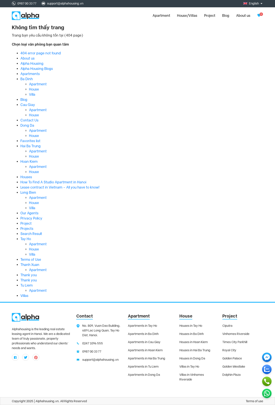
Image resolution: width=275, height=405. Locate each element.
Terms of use (254, 401)
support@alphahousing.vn (65, 3)
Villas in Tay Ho (189, 366)
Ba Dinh (26, 79)
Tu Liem (26, 285)
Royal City (229, 350)
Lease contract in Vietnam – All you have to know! (59, 187)
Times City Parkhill (234, 342)
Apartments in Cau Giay (144, 342)
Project (209, 16)
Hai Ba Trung (30, 146)
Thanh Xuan (29, 265)
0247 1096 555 (92, 343)
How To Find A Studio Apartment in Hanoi (53, 182)
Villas (24, 296)
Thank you (28, 275)
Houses (26, 177)
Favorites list (30, 141)
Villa (32, 94)
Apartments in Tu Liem (143, 366)
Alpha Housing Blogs (36, 69)
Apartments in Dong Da (144, 374)
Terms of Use (30, 260)
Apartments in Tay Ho (142, 325)
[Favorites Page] (259, 16)
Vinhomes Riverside (235, 334)
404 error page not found (40, 53)
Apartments (30, 74)
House (34, 89)
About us (243, 16)
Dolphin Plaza (231, 374)
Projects (26, 229)
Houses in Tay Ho (190, 325)
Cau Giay (27, 105)
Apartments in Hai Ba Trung (146, 358)
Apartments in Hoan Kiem (145, 350)
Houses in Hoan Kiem (193, 342)
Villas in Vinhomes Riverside (191, 377)
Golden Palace (232, 358)
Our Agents (29, 213)
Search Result (31, 234)
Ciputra (227, 325)
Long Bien (28, 192)
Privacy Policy (31, 218)
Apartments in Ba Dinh (143, 334)
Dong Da (27, 125)
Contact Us (29, 120)
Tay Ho (25, 239)
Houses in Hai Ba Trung (194, 350)
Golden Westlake (233, 366)
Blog (225, 16)
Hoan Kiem (29, 162)
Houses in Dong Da (192, 358)
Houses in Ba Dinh (191, 334)
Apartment (38, 84)
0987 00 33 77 (26, 3)
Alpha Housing (31, 63)
